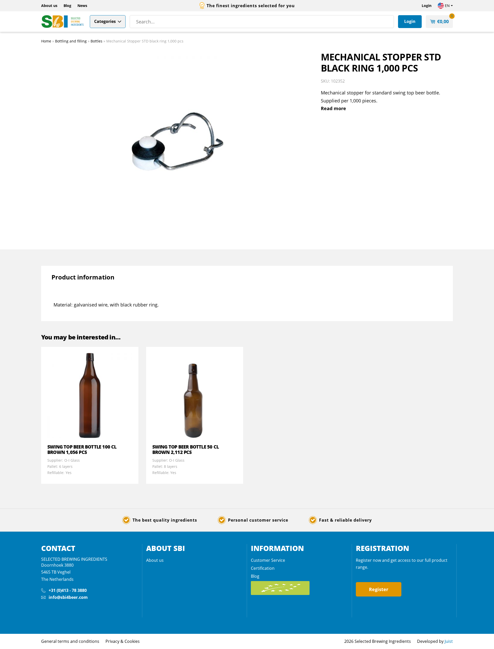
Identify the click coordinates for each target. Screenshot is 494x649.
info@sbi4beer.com (68, 597)
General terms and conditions (70, 641)
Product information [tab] (82, 277)
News (82, 5)
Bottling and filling (71, 41)
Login (426, 5)
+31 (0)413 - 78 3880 (68, 590)
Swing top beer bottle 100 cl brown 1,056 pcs (82, 449)
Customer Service (268, 560)
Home (46, 41)
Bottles (96, 41)
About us (49, 5)
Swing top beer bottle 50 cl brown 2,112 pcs (185, 449)
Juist (449, 641)
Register (378, 589)
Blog (67, 5)
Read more (333, 108)
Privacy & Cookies (122, 641)
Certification (263, 568)
